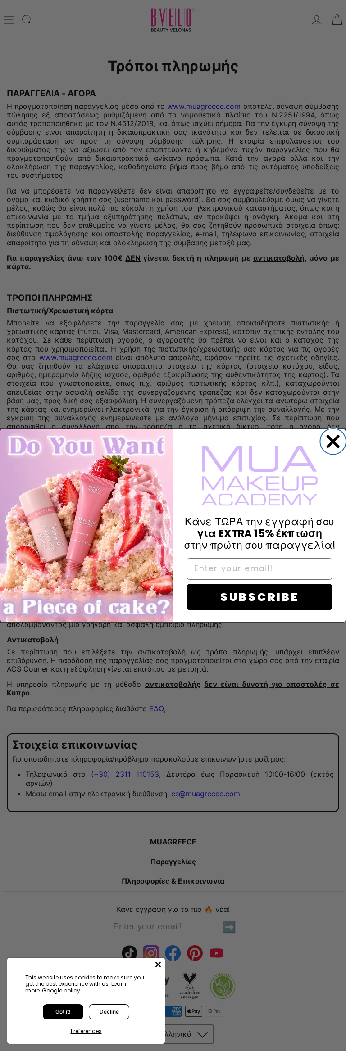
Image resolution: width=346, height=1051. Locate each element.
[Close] (158, 964)
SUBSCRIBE (259, 597)
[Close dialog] (333, 442)
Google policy (61, 990)
